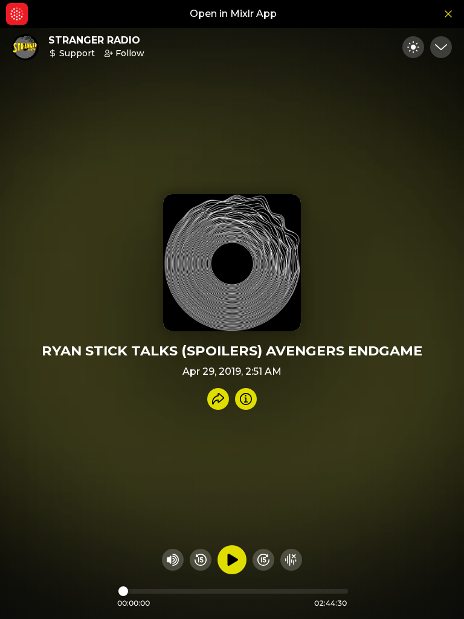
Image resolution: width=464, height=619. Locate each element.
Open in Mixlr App (233, 13)
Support (77, 53)
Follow (129, 53)
